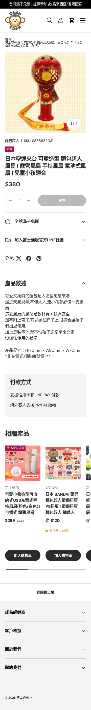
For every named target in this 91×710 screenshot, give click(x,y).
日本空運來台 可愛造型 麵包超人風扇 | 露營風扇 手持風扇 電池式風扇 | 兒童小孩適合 (43, 44)
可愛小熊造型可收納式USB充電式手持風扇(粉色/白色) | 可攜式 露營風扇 (22, 503)
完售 (62, 200)
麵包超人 (12, 140)
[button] (71, 20)
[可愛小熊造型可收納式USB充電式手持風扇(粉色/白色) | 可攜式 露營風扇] (22, 463)
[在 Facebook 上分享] (29, 258)
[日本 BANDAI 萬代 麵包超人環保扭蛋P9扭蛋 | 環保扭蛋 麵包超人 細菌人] (63, 463)
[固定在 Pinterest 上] (39, 258)
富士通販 (23, 698)
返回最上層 (45, 592)
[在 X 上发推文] (19, 258)
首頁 (8, 39)
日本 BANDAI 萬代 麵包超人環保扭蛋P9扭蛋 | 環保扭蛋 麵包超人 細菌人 (62, 503)
